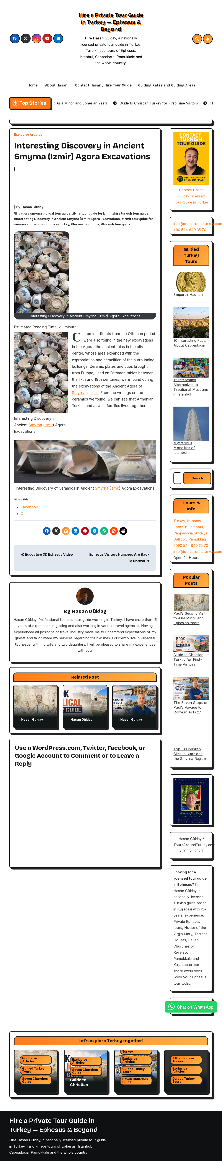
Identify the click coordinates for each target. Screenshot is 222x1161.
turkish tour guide (117, 224)
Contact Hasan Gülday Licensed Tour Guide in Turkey (191, 196)
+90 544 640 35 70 (189, 230)
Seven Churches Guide (35, 1080)
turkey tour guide (86, 224)
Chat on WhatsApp (195, 1007)
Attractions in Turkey (133, 1050)
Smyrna (35, 425)
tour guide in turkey (54, 224)
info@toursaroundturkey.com (197, 223)
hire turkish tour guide (131, 213)
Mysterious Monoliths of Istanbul (184, 448)
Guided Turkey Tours (33, 1070)
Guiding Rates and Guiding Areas (167, 85)
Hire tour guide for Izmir (92, 213)
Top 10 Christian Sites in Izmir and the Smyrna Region (189, 754)
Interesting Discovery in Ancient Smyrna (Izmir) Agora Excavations (68, 219)
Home (32, 85)
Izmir (48, 425)
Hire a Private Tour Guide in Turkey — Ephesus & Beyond (111, 22)
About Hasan (55, 85)
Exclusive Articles (28, 134)
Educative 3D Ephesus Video (48, 554)
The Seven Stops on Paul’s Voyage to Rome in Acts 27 (190, 707)
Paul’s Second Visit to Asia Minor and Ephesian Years (189, 618)
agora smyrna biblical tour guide (45, 213)
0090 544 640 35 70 (190, 545)
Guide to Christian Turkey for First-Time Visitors (188, 659)
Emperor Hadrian (188, 294)
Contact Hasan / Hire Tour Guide (103, 85)
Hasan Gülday (32, 207)
